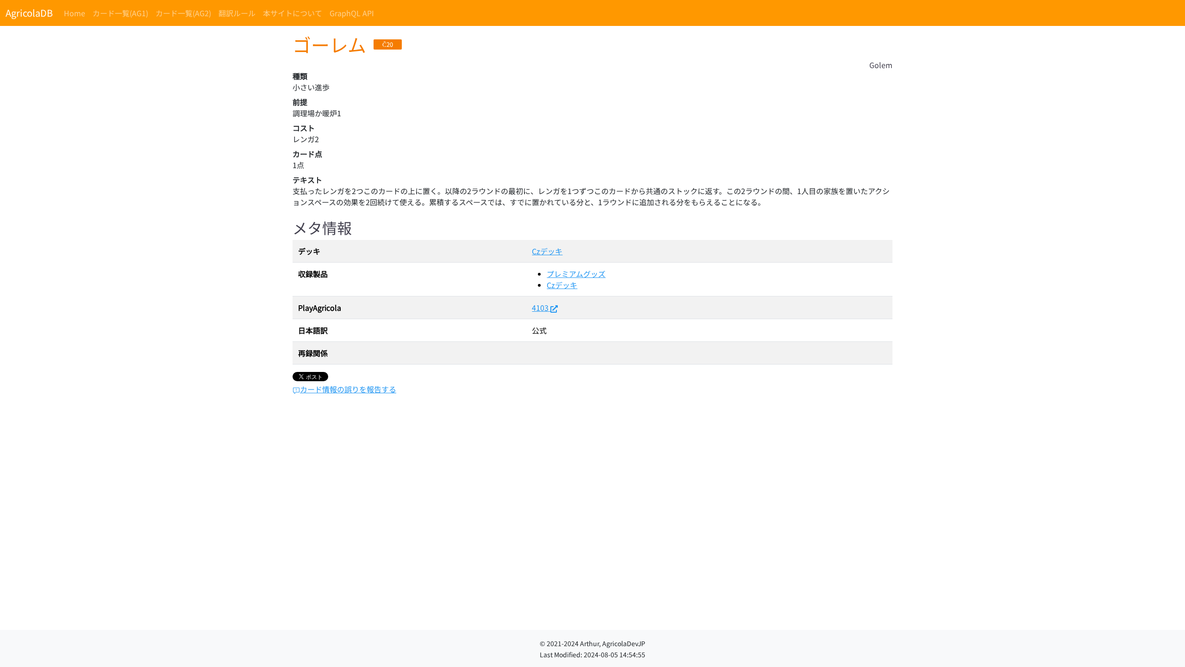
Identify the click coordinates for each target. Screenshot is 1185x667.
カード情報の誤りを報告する (348, 389)
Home (74, 13)
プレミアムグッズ (576, 273)
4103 (540, 307)
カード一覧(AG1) (120, 13)
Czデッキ (547, 251)
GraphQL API (352, 13)
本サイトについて (292, 13)
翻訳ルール (237, 13)
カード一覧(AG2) (183, 13)
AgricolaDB (29, 12)
